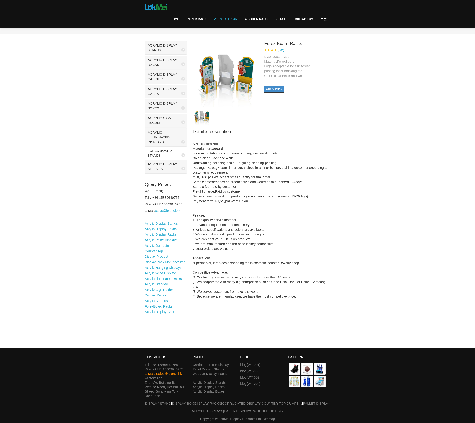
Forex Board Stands (160, 153)
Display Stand (158, 403)
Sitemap (269, 419)
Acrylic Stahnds (156, 301)
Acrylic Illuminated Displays (159, 137)
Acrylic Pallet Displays (161, 240)
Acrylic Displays (207, 411)
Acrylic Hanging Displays (163, 268)
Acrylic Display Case (160, 312)
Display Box (183, 403)
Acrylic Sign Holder (159, 120)
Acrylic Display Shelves (162, 166)
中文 (324, 19)
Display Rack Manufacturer (165, 262)
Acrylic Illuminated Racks (163, 279)
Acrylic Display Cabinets (162, 77)
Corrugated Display (241, 403)
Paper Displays (238, 411)
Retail (280, 19)
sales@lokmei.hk (167, 211)
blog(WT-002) (250, 371)
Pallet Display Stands (208, 369)
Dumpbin (294, 403)
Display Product (156, 256)
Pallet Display (316, 403)
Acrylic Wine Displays (161, 273)
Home (174, 19)
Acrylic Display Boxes (162, 106)
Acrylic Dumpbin (157, 245)
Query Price (274, 88)
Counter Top (154, 251)
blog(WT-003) (250, 377)
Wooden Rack (256, 19)
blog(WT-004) (250, 384)
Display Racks (155, 295)
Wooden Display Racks (210, 374)
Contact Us (303, 19)
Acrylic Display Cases (162, 91)
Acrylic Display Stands (162, 48)
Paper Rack (197, 19)
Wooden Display (268, 411)
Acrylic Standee (156, 284)
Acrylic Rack (225, 19)
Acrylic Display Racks (162, 62)
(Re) (281, 50)
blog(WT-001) (250, 365)
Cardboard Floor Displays (211, 365)
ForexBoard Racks (158, 306)
